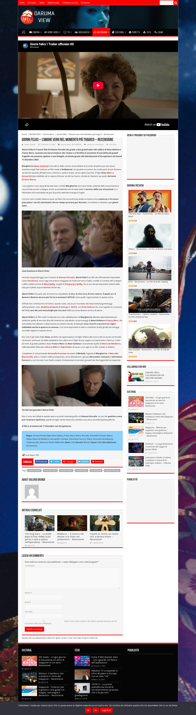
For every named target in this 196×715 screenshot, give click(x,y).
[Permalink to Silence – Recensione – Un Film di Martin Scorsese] (149, 235)
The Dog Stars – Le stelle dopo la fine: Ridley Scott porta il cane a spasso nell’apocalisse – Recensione (39, 538)
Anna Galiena (40, 166)
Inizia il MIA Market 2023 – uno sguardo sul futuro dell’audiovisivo (104, 660)
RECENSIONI (102, 32)
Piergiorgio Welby (74, 284)
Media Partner (53, 3)
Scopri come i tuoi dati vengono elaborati (79, 638)
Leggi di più (106, 710)
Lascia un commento (95, 145)
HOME (24, 32)
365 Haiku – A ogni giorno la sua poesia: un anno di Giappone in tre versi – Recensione (52, 661)
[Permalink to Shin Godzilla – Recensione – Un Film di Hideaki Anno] (149, 336)
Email (28, 602)
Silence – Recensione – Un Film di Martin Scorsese (150, 249)
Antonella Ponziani (57, 353)
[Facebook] (148, 3)
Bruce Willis (52, 347)
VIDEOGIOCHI (83, 32)
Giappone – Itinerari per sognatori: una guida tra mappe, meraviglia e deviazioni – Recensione (51, 691)
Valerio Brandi (29, 145)
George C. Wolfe (69, 307)
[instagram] (157, 3)
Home (24, 134)
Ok (88, 710)
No (95, 710)
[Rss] (141, 3)
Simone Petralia (67, 277)
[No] (192, 708)
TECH (148, 32)
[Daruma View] (37, 16)
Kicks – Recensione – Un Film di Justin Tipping (148, 282)
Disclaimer (85, 3)
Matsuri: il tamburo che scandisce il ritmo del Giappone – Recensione (159, 417)
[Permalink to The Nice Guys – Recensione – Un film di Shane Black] (149, 201)
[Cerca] (175, 2)
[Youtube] (154, 3)
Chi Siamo (32, 3)
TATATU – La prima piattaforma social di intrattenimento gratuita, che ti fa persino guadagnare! (97, 690)
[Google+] (145, 3)
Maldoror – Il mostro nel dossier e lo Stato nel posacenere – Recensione (70, 537)
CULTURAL (119, 32)
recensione (96, 471)
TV (68, 32)
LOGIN (160, 32)
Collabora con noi (70, 3)
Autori (42, 3)
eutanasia (33, 281)
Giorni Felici (81, 471)
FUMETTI (136, 32)
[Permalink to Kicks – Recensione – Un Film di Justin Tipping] (149, 268)
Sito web (28, 612)
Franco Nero (29, 179)
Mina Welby (49, 284)
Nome (28, 593)
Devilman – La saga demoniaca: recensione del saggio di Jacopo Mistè (159, 447)
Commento (30, 566)
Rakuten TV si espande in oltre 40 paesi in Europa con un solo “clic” (104, 673)
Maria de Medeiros (111, 344)
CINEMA (36, 32)
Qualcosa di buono (49, 307)
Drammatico (48, 134)
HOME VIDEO (53, 32)
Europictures (51, 471)
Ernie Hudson (88, 307)
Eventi (22, 3)
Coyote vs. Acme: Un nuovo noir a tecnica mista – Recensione (104, 537)
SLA (116, 189)
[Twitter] (151, 3)
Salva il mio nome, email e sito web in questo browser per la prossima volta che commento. (71, 622)
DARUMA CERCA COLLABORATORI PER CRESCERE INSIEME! (154, 375)
